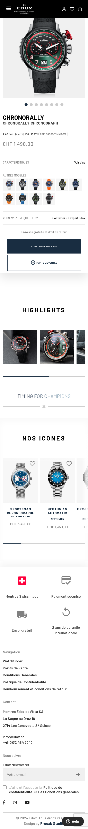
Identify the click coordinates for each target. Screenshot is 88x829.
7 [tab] (56, 104)
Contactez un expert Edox (68, 218)
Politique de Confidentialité (24, 682)
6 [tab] (51, 104)
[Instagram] (15, 802)
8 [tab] (61, 104)
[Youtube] (27, 802)
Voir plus (79, 162)
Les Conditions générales (58, 792)
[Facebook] (4, 802)
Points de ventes (46, 262)
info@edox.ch (13, 736)
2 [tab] (31, 104)
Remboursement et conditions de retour (35, 689)
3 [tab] (36, 104)
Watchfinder (13, 661)
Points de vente (15, 668)
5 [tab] (46, 104)
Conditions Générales (20, 675)
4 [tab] (41, 104)
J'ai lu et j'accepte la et (44, 789)
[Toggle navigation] (8, 8)
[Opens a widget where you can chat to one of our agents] (72, 822)
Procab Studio (52, 823)
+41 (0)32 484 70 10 (18, 742)
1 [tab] (26, 104)
